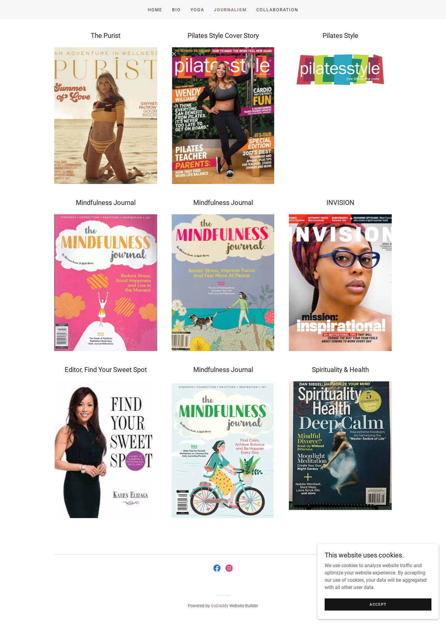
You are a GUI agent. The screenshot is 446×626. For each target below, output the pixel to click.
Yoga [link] (197, 9)
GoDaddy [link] (219, 605)
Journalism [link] (230, 9)
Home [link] (155, 9)
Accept (378, 604)
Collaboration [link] (277, 9)
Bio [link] (176, 9)
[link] (217, 568)
